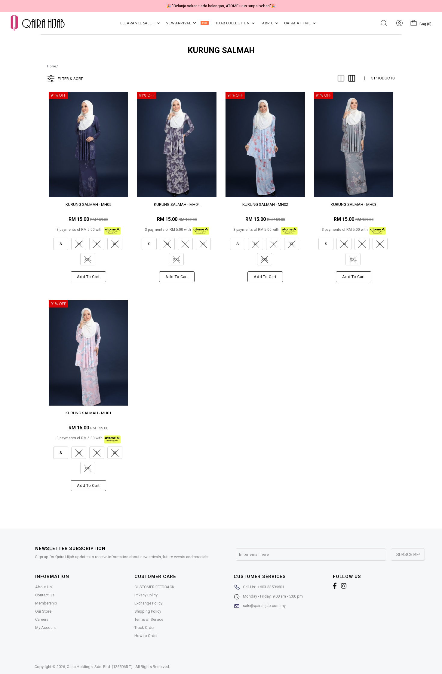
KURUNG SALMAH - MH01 (88, 413)
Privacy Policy (146, 595)
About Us (43, 587)
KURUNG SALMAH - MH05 (88, 204)
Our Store (43, 611)
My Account (45, 627)
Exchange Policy (148, 603)
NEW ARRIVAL (186, 23)
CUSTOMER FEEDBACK (154, 587)
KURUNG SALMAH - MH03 (353, 204)
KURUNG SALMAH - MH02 (265, 204)
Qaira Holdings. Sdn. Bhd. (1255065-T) (100, 666)
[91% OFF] (88, 144)
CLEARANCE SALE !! (138, 23)
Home (51, 66)
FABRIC (267, 23)
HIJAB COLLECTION (232, 23)
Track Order (144, 627)
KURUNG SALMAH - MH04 (177, 204)
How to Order (146, 635)
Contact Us (44, 595)
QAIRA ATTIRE (298, 23)
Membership (46, 603)
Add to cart (88, 276)
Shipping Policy (147, 611)
